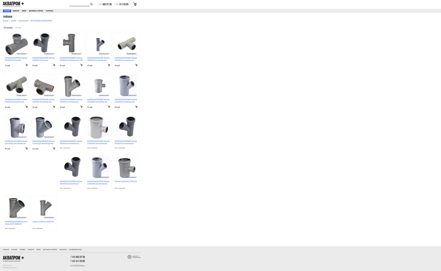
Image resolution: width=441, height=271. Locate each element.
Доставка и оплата (36, 11)
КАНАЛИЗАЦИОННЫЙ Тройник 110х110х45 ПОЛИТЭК (16, 223)
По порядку (8, 28)
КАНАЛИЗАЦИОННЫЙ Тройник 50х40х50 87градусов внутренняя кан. (16, 59)
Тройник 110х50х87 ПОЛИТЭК (126, 181)
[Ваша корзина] (135, 4)
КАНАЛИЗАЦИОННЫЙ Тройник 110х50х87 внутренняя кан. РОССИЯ (98, 100)
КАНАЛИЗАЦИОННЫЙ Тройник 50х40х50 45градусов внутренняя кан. (43, 59)
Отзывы (22, 250)
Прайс (24, 11)
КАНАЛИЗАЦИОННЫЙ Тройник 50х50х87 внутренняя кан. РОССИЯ (43, 100)
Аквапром (11, 4)
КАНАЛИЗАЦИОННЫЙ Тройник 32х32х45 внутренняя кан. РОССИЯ (16, 100)
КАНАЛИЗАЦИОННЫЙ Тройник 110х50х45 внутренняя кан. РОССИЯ (126, 100)
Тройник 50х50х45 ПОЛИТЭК (43, 221)
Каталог (7, 11)
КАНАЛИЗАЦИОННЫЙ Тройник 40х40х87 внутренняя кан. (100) (71, 59)
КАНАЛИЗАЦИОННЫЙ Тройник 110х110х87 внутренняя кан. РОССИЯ (16, 142)
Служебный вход (75, 250)
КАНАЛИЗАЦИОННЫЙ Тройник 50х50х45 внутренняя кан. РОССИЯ (71, 100)
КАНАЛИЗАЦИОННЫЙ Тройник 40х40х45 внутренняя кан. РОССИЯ (126, 142)
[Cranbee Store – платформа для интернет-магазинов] (134, 257)
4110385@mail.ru (77, 265)
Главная (5, 21)
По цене (18, 28)
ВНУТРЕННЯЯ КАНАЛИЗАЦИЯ (41, 21)
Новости (16, 11)
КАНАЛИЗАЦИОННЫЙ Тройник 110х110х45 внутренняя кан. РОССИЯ (43, 142)
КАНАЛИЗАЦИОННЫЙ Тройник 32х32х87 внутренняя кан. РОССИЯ (126, 59)
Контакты (49, 11)
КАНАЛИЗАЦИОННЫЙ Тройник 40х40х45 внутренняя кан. (98, 59)
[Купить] (26, 65)
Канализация (23, 21)
